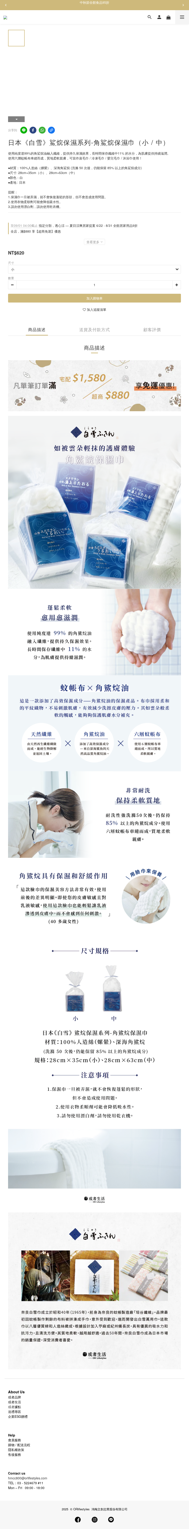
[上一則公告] (6, 5)
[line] (23, 130)
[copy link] (51, 130)
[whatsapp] (42, 130)
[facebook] (33, 130)
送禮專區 (14, 1411)
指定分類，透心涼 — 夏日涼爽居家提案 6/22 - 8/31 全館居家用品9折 (74, 225)
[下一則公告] (183, 5)
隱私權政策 (16, 1449)
